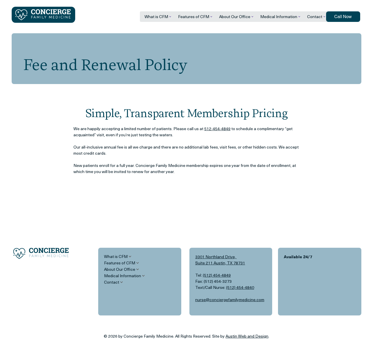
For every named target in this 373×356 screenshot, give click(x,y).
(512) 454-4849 (217, 275)
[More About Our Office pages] (252, 17)
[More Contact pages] (324, 17)
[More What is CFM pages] (170, 17)
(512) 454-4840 (240, 287)
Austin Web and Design (247, 336)
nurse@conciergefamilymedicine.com (229, 299)
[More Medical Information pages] (299, 17)
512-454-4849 (217, 128)
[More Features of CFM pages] (211, 17)
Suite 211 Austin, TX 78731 (220, 263)
